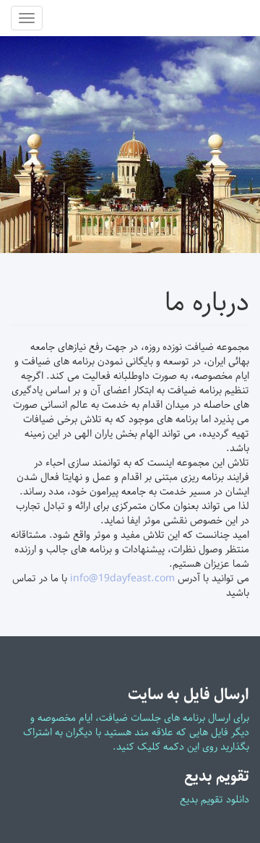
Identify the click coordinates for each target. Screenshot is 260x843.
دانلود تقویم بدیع (214, 799)
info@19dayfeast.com (122, 578)
